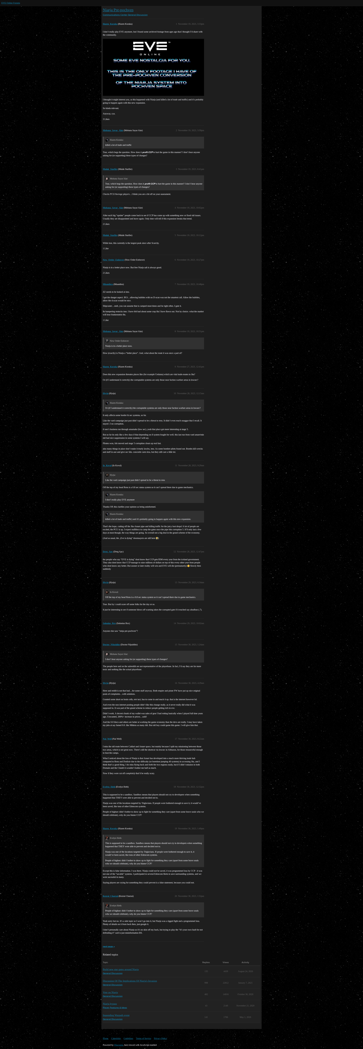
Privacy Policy (160, 1038)
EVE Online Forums (10, 3)
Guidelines (128, 1038)
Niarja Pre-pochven (118, 10)
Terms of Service (143, 1038)
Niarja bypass (110, 1003)
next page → (109, 947)
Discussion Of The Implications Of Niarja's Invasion (130, 980)
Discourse (118, 1045)
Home (105, 1038)
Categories (116, 1038)
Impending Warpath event (116, 1015)
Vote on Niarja (110, 992)
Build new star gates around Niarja (121, 969)
